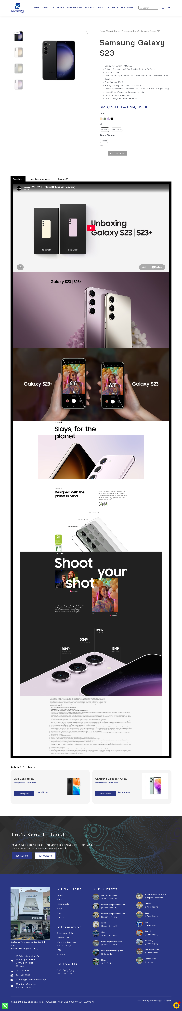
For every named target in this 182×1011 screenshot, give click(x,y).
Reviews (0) (62, 179)
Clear (102, 146)
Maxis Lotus (150, 958)
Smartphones (113, 31)
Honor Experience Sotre (155, 894)
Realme (148, 903)
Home (36, 8)
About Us (47, 8)
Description (18, 179)
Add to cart (117, 153)
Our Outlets (127, 8)
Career (100, 8)
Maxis (103, 960)
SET (102, 124)
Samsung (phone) (130, 31)
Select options (24, 794)
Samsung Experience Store (113, 904)
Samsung (149, 940)
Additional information (40, 179)
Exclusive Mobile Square (112, 950)
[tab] (18, 179)
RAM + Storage (107, 135)
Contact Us (112, 8)
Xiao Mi (148, 931)
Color (102, 114)
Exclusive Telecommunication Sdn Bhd (48, 1002)
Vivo (103, 932)
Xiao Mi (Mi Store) (109, 895)
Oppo (103, 922)
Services (89, 8)
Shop (59, 8)
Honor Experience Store (111, 941)
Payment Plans (74, 8)
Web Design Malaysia (160, 1001)
